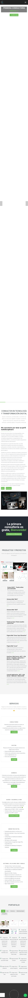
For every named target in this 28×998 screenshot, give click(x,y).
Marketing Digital (20, 911)
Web (7, 911)
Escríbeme (14, 732)
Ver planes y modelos (14, 815)
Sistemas (13, 911)
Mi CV (3, 488)
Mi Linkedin (8, 488)
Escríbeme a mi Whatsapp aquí (14, 534)
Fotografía (4, 913)
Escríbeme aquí (14, 15)
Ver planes (14, 759)
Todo (3, 911)
